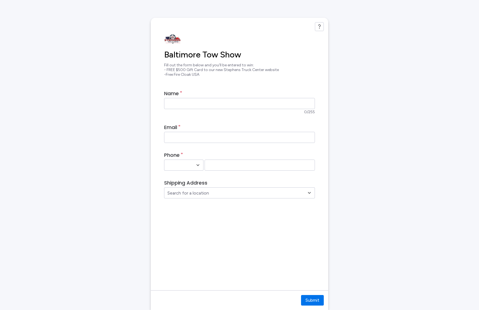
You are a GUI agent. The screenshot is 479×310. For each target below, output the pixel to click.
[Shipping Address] (309, 192)
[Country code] (197, 165)
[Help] (319, 26)
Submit (312, 300)
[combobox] (177, 165)
